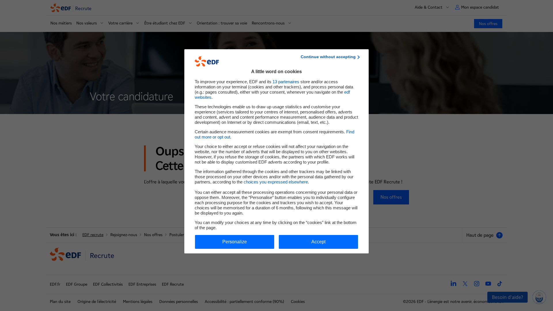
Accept (318, 241)
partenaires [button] (285, 81)
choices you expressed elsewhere (276, 181)
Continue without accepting (328, 56)
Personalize (234, 241)
